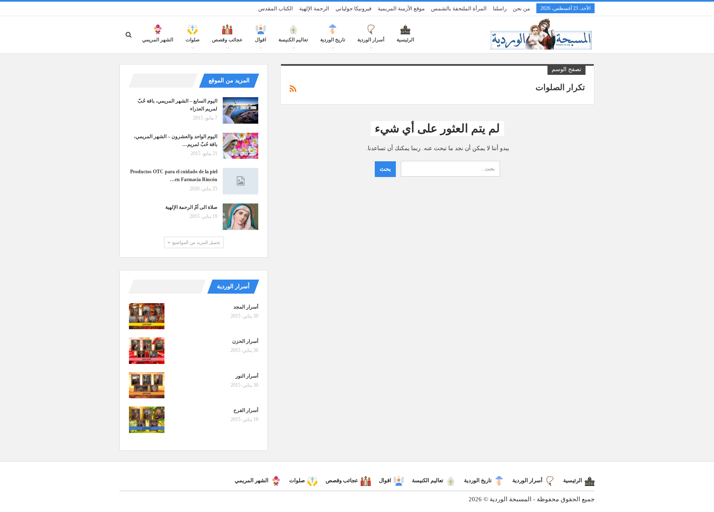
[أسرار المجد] (146, 316)
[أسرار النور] (146, 385)
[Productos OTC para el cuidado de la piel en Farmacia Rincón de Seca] (240, 181)
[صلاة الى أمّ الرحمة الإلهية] (240, 216)
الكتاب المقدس (275, 8)
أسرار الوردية (370, 40)
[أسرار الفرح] (146, 420)
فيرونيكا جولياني (353, 8)
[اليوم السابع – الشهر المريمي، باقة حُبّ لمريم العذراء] (240, 110)
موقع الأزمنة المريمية (401, 8)
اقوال (260, 40)
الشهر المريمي (157, 40)
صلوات (193, 40)
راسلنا (500, 8)
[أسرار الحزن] (146, 350)
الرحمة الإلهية (314, 8)
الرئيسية (405, 40)
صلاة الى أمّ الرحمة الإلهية (191, 207)
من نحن (521, 8)
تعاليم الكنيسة (293, 40)
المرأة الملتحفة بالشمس (459, 8)
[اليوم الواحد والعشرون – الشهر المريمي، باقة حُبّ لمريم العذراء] (240, 146)
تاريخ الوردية (332, 40)
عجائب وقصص (227, 40)
